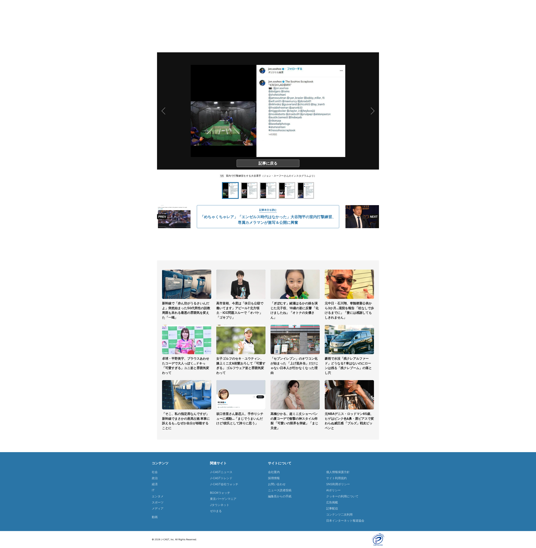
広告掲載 (332, 502)
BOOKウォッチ (220, 492)
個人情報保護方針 (338, 472)
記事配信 (332, 508)
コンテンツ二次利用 (339, 514)
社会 (155, 472)
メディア (158, 508)
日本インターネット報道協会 (345, 520)
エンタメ (158, 496)
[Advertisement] (268, 244)
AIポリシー (333, 490)
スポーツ (158, 502)
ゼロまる (216, 511)
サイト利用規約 (336, 478)
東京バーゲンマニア (223, 498)
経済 (155, 484)
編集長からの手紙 (279, 496)
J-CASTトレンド (221, 478)
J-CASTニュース (221, 472)
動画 (155, 517)
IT (153, 490)
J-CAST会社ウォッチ (224, 484)
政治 (155, 478)
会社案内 (274, 472)
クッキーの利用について (342, 496)
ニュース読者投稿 (279, 490)
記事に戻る (268, 163)
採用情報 (274, 478)
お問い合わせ (277, 484)
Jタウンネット (219, 505)
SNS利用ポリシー (338, 484)
